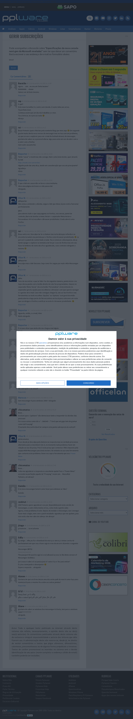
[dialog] (66, 359)
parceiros (43, 343)
